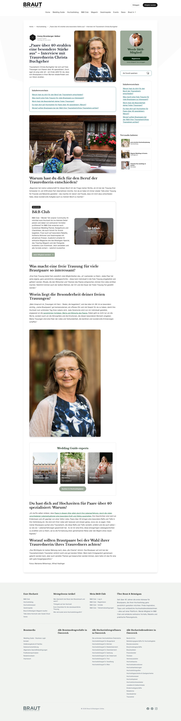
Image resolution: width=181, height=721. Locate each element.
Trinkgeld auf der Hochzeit (62, 604)
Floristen (129, 656)
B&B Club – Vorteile (96, 605)
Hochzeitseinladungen (134, 667)
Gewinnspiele (105, 12)
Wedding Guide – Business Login (34, 638)
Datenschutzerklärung (31, 647)
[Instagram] (156, 708)
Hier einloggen (141, 62)
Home (47, 12)
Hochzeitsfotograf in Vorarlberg (103, 662)
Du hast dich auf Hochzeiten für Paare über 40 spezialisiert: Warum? (59, 104)
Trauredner (130, 697)
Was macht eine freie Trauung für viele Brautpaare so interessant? (58, 98)
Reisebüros (130, 691)
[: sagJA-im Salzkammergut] (45, 468)
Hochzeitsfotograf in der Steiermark (104, 656)
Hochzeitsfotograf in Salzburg (102, 653)
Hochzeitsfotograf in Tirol (100, 659)
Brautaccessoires (132, 644)
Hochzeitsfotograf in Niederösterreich (105, 647)
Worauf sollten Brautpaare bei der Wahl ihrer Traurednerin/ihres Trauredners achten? (65, 108)
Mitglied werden (150, 5)
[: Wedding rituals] (100, 468)
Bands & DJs (131, 638)
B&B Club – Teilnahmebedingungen (102, 608)
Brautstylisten (131, 650)
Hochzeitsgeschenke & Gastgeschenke (140, 673)
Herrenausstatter (132, 659)
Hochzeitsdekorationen (134, 664)
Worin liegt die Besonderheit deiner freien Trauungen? (53, 101)
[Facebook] (148, 708)
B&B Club (85, 12)
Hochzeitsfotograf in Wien (101, 664)
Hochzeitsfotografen (134, 670)
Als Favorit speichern (130, 73)
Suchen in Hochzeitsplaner (73, 489)
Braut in (131, 12)
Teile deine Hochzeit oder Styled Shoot (36, 614)
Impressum (27, 659)
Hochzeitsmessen (29, 605)
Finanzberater (131, 653)
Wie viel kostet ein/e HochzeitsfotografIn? (67, 612)
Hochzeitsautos (132, 662)
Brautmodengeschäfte (134, 647)
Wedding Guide (59, 12)
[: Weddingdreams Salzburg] (72, 468)
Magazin (94, 12)
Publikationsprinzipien (30, 653)
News (123, 12)
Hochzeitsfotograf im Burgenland (103, 641)
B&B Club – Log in (96, 599)
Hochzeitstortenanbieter (135, 682)
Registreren (136, 58)
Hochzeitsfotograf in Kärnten (102, 644)
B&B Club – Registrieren (98, 602)
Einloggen (136, 5)
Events (116, 12)
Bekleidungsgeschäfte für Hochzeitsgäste (141, 641)
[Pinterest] (152, 708)
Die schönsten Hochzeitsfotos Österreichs (106, 638)
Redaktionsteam (29, 656)
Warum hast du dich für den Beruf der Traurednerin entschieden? (57, 94)
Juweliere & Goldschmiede (136, 685)
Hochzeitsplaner (132, 679)
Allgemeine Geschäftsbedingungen (35, 650)
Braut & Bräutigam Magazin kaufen (35, 611)
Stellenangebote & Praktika (32, 644)
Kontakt (26, 641)
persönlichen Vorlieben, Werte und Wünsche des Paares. (65, 313)
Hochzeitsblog (73, 12)
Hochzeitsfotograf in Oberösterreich (104, 650)
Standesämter (131, 694)
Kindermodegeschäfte (134, 688)
